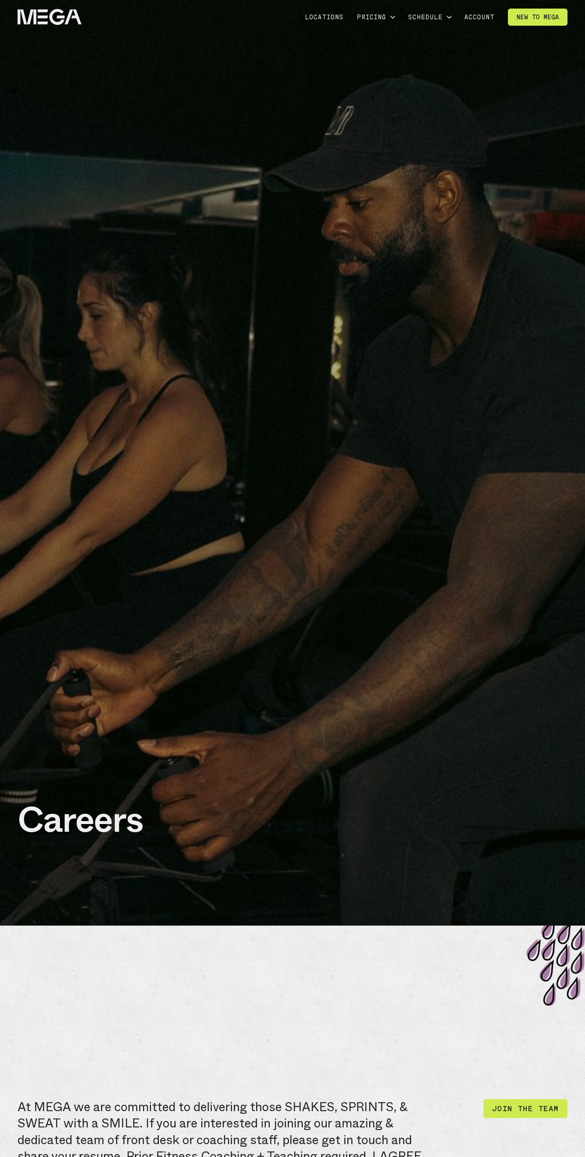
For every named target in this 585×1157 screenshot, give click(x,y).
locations (324, 17)
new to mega (537, 17)
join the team (525, 1108)
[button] (375, 17)
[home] (50, 17)
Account (479, 17)
